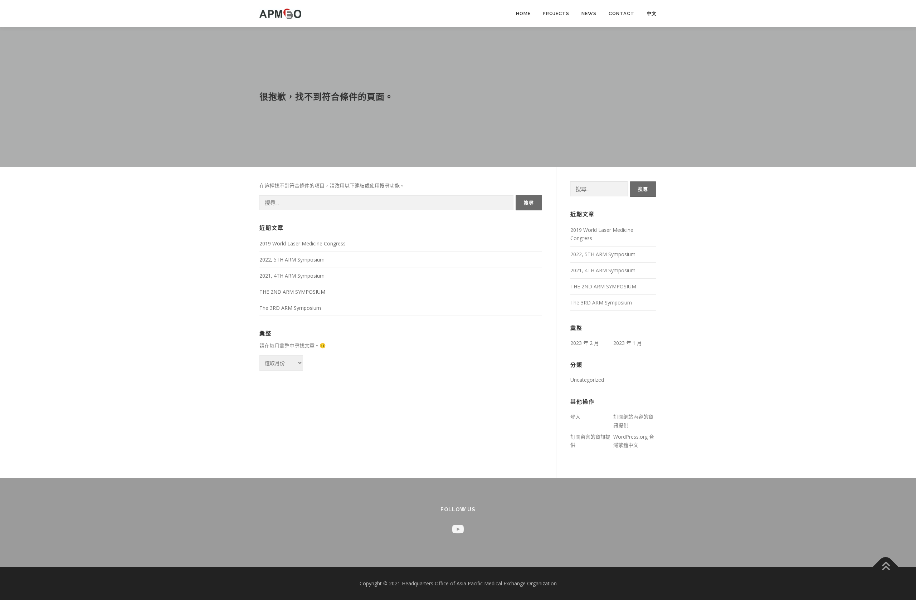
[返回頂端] (885, 566)
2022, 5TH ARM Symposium (292, 259)
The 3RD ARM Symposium (290, 307)
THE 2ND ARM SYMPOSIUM (292, 291)
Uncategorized (587, 379)
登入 (575, 416)
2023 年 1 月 (627, 343)
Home (523, 13)
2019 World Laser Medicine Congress (302, 243)
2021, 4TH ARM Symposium (292, 275)
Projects (556, 13)
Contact (621, 13)
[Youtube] (458, 529)
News (588, 13)
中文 (652, 13)
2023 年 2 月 (584, 343)
